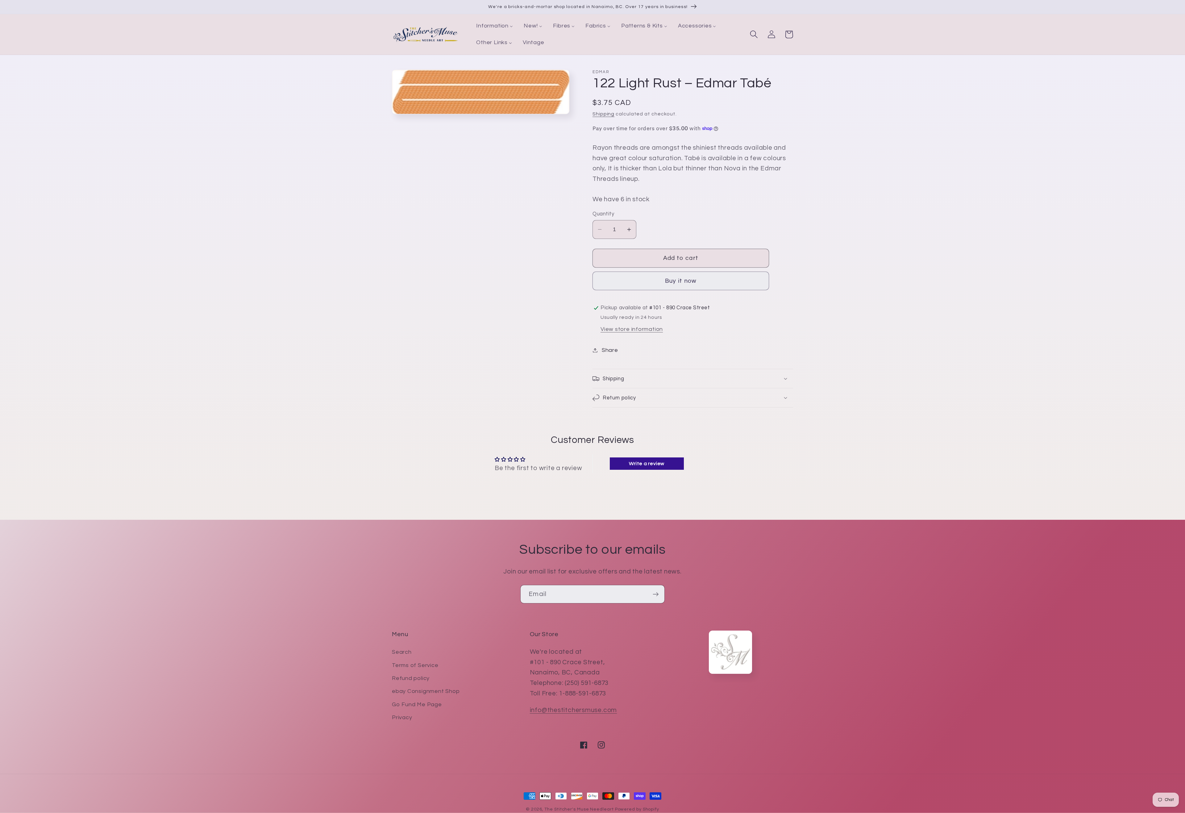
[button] (754, 34)
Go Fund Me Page (417, 704)
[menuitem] (494, 26)
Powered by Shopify (637, 809)
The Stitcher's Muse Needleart (578, 809)
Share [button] (610, 350)
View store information (632, 329)
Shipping (603, 113)
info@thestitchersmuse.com (573, 710)
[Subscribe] (655, 594)
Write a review (646, 463)
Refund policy (411, 678)
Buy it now (681, 281)
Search (402, 652)
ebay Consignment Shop (425, 691)
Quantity (603, 214)
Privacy (402, 717)
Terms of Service (415, 665)
